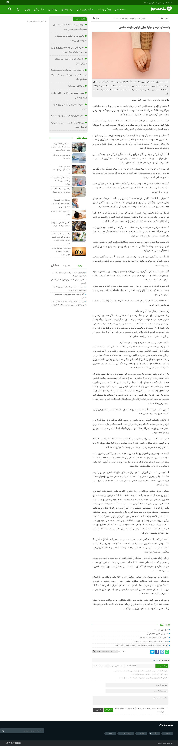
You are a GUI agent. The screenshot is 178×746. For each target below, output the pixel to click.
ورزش (27, 9)
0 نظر (97, 18)
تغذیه (142, 733)
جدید (79, 265)
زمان (154, 660)
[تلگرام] (162, 652)
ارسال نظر (109, 709)
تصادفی (55, 265)
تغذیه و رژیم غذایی (84, 9)
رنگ (155, 733)
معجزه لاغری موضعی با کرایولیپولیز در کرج (68, 115)
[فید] (7, 2)
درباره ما (158, 2)
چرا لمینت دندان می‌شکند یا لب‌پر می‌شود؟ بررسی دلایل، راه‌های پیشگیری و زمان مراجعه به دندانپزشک (69, 75)
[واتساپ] (167, 652)
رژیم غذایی (127, 733)
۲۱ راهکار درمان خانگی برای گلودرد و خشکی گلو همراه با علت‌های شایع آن (61, 203)
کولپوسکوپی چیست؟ (161, 629)
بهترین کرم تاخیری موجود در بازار (157, 633)
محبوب (66, 265)
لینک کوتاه (121, 651)
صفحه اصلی (167, 2)
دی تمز (160, 743)
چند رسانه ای (66, 9)
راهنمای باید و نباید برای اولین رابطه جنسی (144, 27)
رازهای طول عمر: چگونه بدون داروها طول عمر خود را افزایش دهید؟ (61, 251)
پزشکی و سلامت (104, 9)
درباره (158, 660)
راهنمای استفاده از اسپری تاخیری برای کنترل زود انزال (150, 641)
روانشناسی (52, 9)
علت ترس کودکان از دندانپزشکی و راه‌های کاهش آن (61, 169)
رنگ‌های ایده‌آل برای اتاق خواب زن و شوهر (154, 637)
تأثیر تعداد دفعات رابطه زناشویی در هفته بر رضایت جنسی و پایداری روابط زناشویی (141, 645)
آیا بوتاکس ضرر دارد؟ (76, 86)
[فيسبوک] (157, 652)
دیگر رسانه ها (149, 2)
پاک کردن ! (98, 709)
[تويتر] (152, 652)
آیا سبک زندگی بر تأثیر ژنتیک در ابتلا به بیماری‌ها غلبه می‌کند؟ (60, 180)
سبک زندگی (39, 9)
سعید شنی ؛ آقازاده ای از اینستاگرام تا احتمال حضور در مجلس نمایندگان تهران (60, 146)
